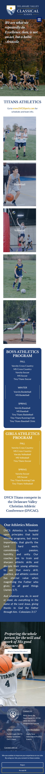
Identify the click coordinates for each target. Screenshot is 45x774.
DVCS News (11, 739)
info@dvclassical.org (31, 723)
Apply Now (30, 734)
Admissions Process (34, 737)
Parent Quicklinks (14, 737)
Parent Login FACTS (14, 734)
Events (29, 739)
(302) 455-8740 (29, 721)
